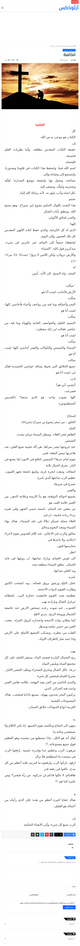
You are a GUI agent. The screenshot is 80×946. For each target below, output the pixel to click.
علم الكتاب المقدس (60, 46)
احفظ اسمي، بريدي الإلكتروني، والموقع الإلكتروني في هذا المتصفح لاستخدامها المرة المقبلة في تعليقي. (46, 903)
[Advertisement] (40, 26)
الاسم (74, 886)
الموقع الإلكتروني (34, 894)
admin (72, 60)
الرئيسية (71, 46)
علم (67, 46)
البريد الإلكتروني (71, 894)
